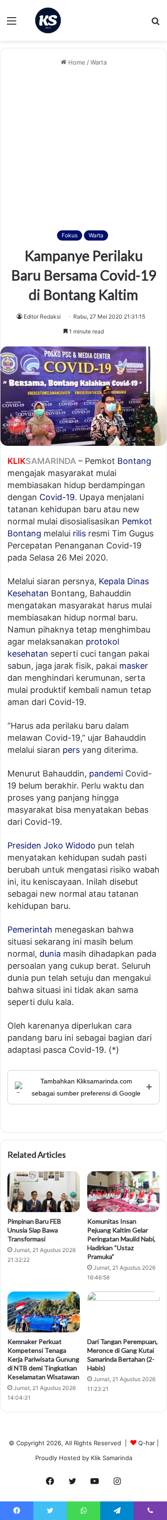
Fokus (69, 235)
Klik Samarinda (111, 1457)
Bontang (134, 461)
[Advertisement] (83, 149)
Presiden (24, 845)
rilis (79, 533)
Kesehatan (28, 593)
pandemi (106, 773)
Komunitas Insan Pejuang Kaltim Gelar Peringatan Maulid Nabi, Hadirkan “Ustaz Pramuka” (121, 1238)
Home (75, 62)
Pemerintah (29, 929)
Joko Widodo (70, 845)
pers (71, 750)
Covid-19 (57, 497)
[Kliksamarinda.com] (48, 20)
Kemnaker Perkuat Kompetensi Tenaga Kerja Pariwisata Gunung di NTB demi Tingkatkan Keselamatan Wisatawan (43, 1359)
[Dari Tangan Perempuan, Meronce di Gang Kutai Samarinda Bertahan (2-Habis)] (123, 1312)
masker (133, 666)
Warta (98, 62)
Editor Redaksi (42, 316)
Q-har (146, 1443)
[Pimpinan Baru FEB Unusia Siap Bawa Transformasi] (43, 1191)
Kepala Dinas (124, 581)
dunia (50, 954)
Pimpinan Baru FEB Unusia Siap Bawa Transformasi (34, 1230)
